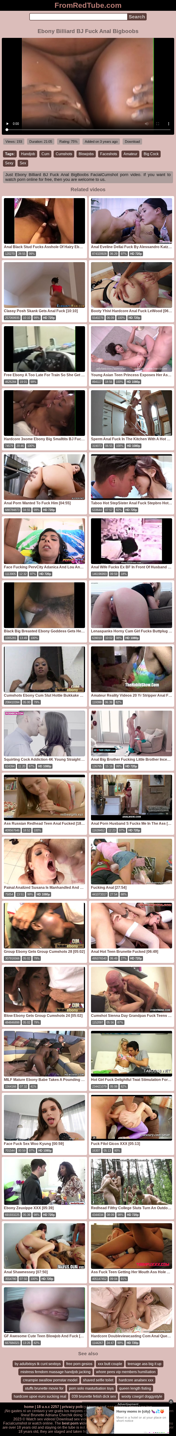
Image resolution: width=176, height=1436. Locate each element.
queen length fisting (135, 1388)
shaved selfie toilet (98, 1380)
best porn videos (76, 1423)
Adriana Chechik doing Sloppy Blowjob (77, 1415)
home (29, 1407)
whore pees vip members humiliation (126, 1372)
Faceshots (108, 154)
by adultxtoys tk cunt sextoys (38, 1364)
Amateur (130, 154)
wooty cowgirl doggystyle (141, 1396)
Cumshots (64, 154)
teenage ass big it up (144, 1364)
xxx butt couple (110, 1364)
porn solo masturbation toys (91, 1388)
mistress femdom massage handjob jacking (55, 1372)
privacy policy (74, 1407)
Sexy (9, 163)
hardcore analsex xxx (136, 1380)
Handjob (28, 154)
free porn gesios (79, 1364)
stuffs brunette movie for (44, 1388)
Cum (45, 154)
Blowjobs (86, 154)
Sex (23, 163)
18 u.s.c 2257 (48, 1407)
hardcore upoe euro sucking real (40, 1396)
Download (132, 141)
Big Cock (151, 154)
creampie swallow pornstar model (50, 1380)
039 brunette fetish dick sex (94, 1396)
